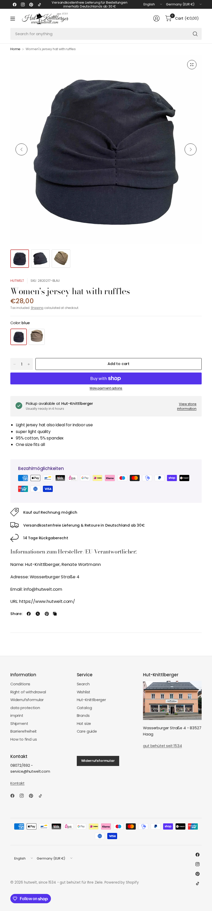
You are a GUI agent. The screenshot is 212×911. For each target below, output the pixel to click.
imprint (16, 715)
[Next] (190, 149)
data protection (25, 707)
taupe (36, 337)
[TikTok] (39, 4)
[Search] (195, 34)
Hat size (84, 723)
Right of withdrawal (28, 692)
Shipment (19, 723)
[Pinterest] (31, 4)
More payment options (106, 388)
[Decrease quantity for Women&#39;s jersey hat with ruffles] (14, 364)
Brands (83, 715)
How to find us (23, 739)
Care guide (87, 731)
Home (15, 49)
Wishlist (83, 692)
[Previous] (21, 149)
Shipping (37, 308)
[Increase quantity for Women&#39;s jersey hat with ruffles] (29, 364)
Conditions (20, 684)
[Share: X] (37, 613)
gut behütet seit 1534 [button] (162, 745)
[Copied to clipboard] (54, 613)
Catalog (84, 707)
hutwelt (17, 280)
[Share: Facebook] (28, 613)
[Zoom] (191, 64)
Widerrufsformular (27, 699)
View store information (186, 406)
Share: (16, 614)
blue (18, 337)
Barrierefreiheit (23, 731)
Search (83, 684)
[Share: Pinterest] (46, 613)
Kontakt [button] (17, 783)
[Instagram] (23, 4)
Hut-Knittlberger (91, 699)
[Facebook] (14, 4)
